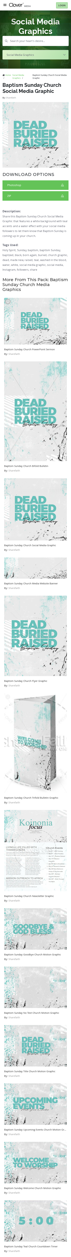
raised (29, 260)
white (14, 265)
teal (36, 260)
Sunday (21, 250)
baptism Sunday (50, 250)
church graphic (57, 255)
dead (5, 260)
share (33, 269)
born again (30, 255)
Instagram (9, 269)
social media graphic (32, 265)
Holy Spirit (9, 250)
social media (55, 265)
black (18, 255)
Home (8, 75)
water (6, 265)
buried (42, 255)
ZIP (9, 196)
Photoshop (14, 185)
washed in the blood (53, 260)
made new (16, 260)
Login (62, 5)
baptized (8, 255)
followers (23, 269)
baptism (33, 250)
